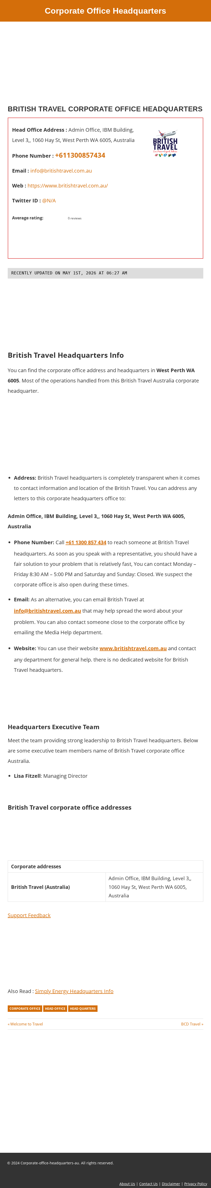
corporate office (25, 1008)
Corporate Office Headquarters (105, 10)
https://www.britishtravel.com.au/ (68, 185)
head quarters (83, 1008)
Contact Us (148, 1183)
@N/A (49, 200)
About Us (127, 1183)
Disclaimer (171, 1183)
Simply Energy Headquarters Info (74, 991)
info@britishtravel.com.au (61, 170)
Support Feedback (29, 915)
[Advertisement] (105, 65)
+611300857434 (80, 155)
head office (55, 1008)
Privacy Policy (195, 1183)
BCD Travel (190, 1023)
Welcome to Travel (26, 1023)
